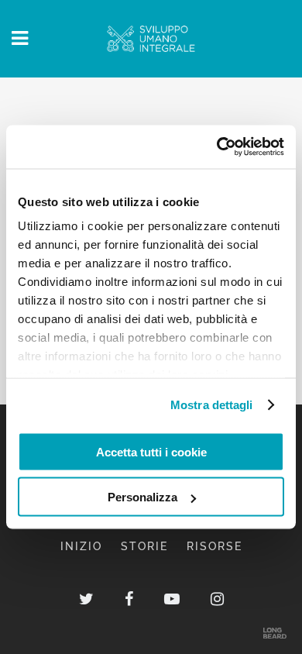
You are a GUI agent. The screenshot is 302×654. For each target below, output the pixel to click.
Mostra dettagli (211, 404)
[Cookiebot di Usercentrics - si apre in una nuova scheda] (217, 147)
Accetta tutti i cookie (151, 451)
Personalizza (142, 497)
